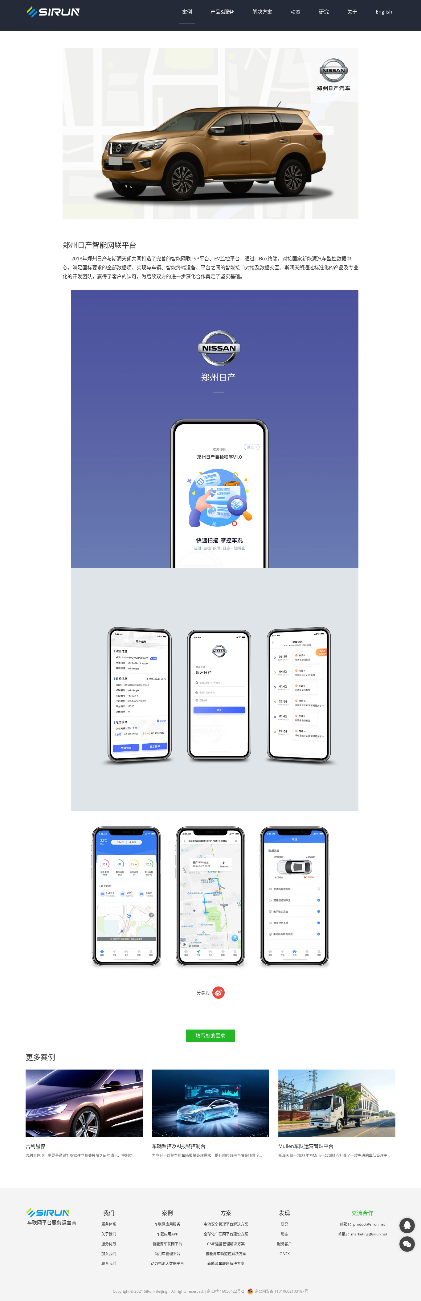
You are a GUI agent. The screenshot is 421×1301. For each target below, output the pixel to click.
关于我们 (108, 1234)
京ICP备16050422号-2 (225, 1291)
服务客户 (284, 1244)
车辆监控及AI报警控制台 (179, 1146)
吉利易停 (35, 1146)
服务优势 (108, 1244)
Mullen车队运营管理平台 (305, 1146)
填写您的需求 (210, 1035)
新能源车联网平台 (167, 1244)
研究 (324, 11)
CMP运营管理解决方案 (226, 1244)
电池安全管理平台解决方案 (226, 1224)
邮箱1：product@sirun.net (362, 1224)
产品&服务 (222, 11)
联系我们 (108, 1263)
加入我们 (108, 1253)
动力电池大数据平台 (167, 1263)
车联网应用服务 (167, 1224)
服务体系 (108, 1224)
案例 (187, 11)
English (384, 11)
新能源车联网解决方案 (225, 1263)
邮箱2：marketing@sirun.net (362, 1234)
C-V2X (285, 1253)
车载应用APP (167, 1234)
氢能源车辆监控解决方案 (226, 1253)
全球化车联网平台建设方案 (226, 1234)
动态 (295, 11)
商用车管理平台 (167, 1253)
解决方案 (262, 11)
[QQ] (407, 1225)
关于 (352, 11)
